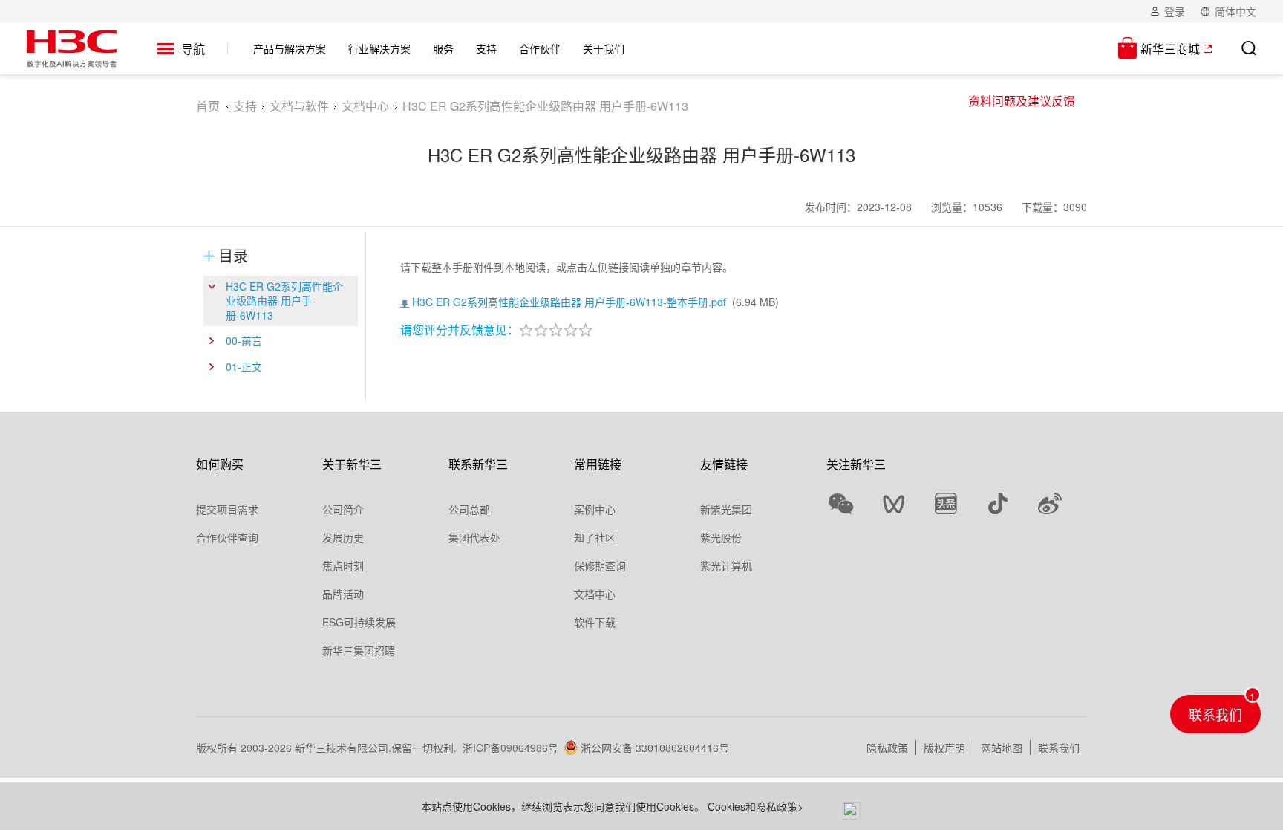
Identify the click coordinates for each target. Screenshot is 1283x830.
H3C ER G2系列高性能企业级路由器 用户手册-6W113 (284, 300)
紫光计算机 (726, 565)
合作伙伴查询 (227, 537)
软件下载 (595, 622)
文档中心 (365, 105)
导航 (193, 49)
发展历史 (343, 537)
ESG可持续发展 (359, 622)
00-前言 (244, 340)
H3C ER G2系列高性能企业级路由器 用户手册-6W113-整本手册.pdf (569, 301)
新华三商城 (1170, 48)
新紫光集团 (726, 509)
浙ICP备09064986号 (510, 747)
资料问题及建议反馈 (1021, 100)
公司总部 (469, 509)
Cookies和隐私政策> (755, 806)
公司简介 (343, 509)
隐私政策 (887, 747)
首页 (208, 105)
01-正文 (244, 366)
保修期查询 (600, 565)
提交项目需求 (227, 509)
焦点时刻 (343, 565)
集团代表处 (474, 537)
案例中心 (595, 509)
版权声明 (944, 747)
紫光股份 (721, 537)
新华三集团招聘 (358, 650)
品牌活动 (343, 593)
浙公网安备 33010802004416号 (655, 747)
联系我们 (1059, 747)
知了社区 (595, 537)
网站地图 (1001, 747)
